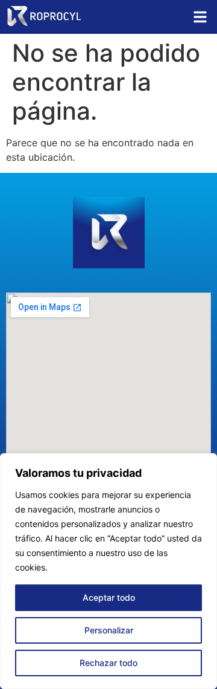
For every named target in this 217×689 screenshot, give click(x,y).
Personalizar (108, 630)
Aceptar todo (109, 597)
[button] (200, 17)
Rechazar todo (108, 663)
